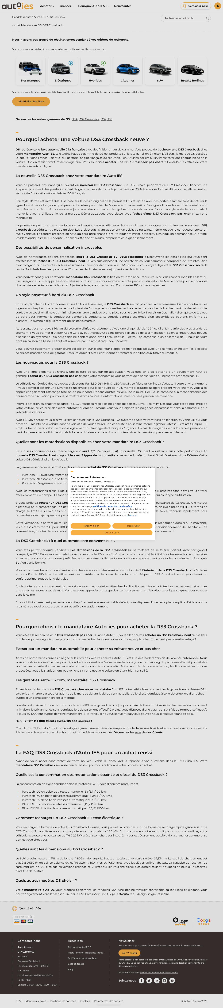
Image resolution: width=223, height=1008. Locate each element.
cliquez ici (132, 515)
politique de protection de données (112, 506)
